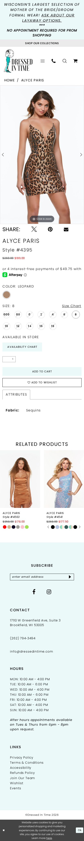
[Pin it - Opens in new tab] (50, 229)
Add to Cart (42, 371)
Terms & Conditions (27, 762)
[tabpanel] (42, 154)
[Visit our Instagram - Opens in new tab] (49, 592)
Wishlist (16, 783)
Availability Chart (22, 347)
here (49, 838)
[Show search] (64, 61)
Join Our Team (22, 778)
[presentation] (20, 479)
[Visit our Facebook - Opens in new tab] (34, 592)
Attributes (16, 394)
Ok (80, 830)
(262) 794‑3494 (22, 638)
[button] (42, 61)
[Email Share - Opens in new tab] (66, 229)
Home (9, 80)
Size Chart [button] (71, 306)
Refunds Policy (22, 773)
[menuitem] (42, 61)
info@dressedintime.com (31, 651)
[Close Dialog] (4, 830)
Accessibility (20, 768)
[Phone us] (53, 61)
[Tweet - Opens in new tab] (34, 229)
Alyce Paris (32, 80)
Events (15, 788)
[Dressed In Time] (18, 61)
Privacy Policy (21, 757)
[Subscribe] (70, 577)
